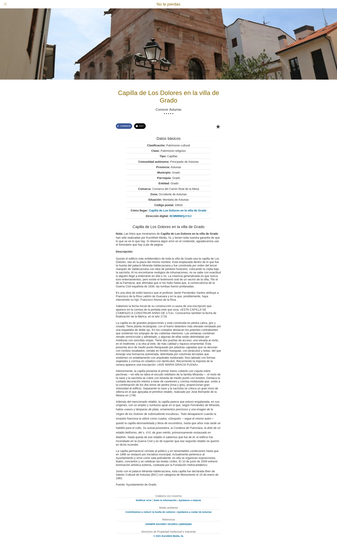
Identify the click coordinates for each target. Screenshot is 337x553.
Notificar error (144, 500)
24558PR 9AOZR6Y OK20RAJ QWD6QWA (168, 524)
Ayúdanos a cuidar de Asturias (194, 512)
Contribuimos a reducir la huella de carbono (150, 512)
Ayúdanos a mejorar (190, 500)
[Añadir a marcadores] (218, 126)
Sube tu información (165, 500)
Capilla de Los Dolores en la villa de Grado (177, 210)
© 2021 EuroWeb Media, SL (168, 536)
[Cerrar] (5, 4)
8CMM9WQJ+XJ (180, 216)
